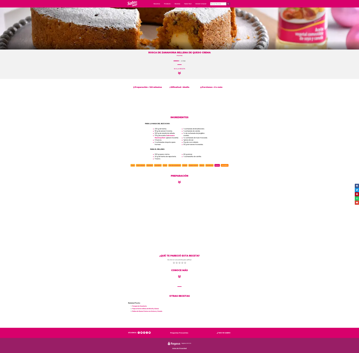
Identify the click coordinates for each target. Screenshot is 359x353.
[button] (179, 69)
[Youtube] (141, 333)
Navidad (149, 165)
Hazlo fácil (187, 3)
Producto (167, 3)
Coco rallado (141, 165)
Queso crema (193, 165)
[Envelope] (149, 333)
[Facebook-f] (139, 333)
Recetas (177, 3)
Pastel (185, 165)
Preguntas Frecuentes (179, 333)
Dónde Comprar (200, 3)
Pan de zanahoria (174, 165)
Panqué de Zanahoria (139, 306)
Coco (132, 165)
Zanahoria (209, 165)
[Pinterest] (144, 333)
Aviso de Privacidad (179, 348)
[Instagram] (147, 333)
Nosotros (157, 3)
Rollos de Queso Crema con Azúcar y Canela (147, 311)
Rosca (202, 165)
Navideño (158, 165)
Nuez (165, 165)
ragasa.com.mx (186, 343)
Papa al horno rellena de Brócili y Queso (145, 308)
